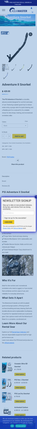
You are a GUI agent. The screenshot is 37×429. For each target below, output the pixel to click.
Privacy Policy (7, 228)
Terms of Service (17, 228)
